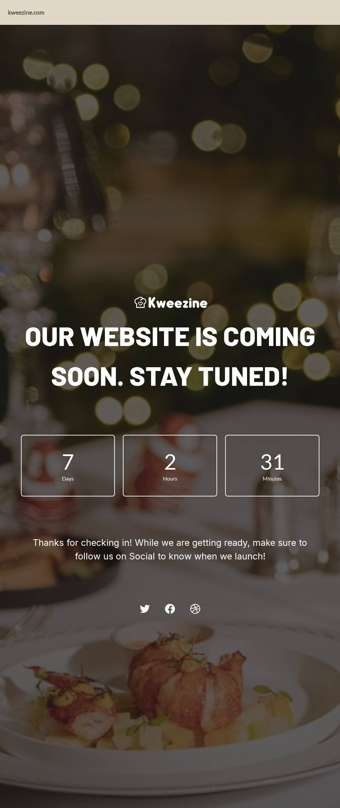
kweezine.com (26, 12)
